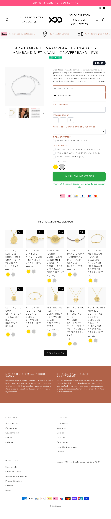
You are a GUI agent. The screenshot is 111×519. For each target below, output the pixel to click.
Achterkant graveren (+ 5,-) (73, 141)
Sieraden (79, 19)
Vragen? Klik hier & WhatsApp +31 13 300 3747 (80, 461)
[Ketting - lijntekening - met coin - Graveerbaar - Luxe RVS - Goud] (8, 274)
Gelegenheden (79, 15)
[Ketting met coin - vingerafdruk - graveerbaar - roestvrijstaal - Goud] (8, 334)
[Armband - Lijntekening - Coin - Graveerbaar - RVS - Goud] (29, 271)
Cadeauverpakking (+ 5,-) (71, 157)
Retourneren (63, 442)
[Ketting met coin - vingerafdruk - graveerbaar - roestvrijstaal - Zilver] (13, 334)
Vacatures (61, 428)
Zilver (62, 167)
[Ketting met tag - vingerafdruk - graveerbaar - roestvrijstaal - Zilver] (54, 334)
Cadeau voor (32, 21)
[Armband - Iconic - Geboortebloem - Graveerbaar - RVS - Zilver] (34, 331)
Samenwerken (12, 467)
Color (59, 162)
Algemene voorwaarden (16, 476)
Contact (60, 451)
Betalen (60, 432)
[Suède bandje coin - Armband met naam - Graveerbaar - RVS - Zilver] (75, 274)
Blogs (8, 490)
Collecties (79, 24)
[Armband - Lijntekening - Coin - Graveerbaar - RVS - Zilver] (34, 271)
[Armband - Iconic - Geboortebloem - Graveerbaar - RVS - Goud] (29, 331)
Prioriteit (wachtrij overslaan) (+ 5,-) (79, 153)
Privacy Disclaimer (13, 481)
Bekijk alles (55, 353)
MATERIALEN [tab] (64, 95)
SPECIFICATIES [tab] (65, 88)
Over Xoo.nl (62, 423)
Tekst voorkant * (62, 104)
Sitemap (9, 485)
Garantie (61, 437)
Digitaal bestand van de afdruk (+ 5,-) (79, 149)
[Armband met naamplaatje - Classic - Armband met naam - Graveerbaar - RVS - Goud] (91, 281)
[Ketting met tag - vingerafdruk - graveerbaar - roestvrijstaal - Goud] (49, 334)
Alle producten (31, 17)
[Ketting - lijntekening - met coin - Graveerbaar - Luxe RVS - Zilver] (13, 274)
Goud (55, 167)
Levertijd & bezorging (67, 447)
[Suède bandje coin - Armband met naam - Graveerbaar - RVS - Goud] (70, 274)
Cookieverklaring (13, 471)
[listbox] (79, 131)
